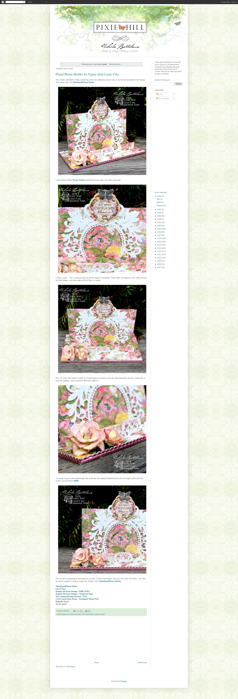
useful (103, 614)
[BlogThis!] (81, 611)
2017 (159, 235)
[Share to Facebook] (86, 611)
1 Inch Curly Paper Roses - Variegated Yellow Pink (77, 599)
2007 (159, 267)
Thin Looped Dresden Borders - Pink (71, 596)
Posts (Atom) (70, 667)
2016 (159, 238)
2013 (159, 248)
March (159, 202)
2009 (159, 261)
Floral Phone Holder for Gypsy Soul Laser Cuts (87, 74)
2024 (159, 213)
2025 (159, 209)
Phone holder (78, 180)
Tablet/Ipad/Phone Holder (83, 82)
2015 (159, 242)
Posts (160, 94)
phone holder (89, 614)
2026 (159, 196)
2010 (159, 258)
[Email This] (78, 611)
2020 (159, 226)
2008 (159, 264)
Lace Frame (61, 589)
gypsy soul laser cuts (77, 614)
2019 (159, 229)
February (160, 206)
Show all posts (115, 64)
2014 (159, 245)
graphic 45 (65, 614)
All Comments (163, 98)
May (158, 199)
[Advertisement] (101, 639)
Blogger (123, 681)
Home (96, 663)
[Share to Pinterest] (89, 611)
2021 (159, 222)
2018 (159, 232)
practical (97, 614)
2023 (159, 216)
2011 (159, 254)
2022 (159, 219)
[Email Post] (74, 611)
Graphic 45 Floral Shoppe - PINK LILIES (73, 591)
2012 (159, 251)
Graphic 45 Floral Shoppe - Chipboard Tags (74, 594)
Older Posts (142, 663)
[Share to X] (84, 611)
